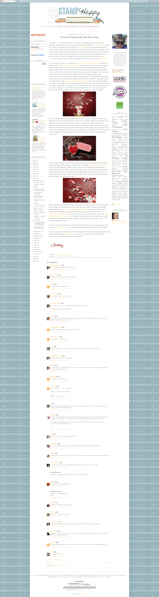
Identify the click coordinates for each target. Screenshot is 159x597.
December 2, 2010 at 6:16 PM (59, 526)
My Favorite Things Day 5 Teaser (39, 227)
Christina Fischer (55, 303)
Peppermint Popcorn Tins (40, 200)
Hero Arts (115, 145)
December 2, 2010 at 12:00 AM (59, 438)
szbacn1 (52, 542)
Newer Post (50, 563)
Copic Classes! (38, 208)
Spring (114, 176)
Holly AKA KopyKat (56, 356)
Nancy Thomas (54, 337)
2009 (34, 256)
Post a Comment (54, 559)
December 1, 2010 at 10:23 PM (59, 311)
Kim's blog (81, 47)
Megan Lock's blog (61, 227)
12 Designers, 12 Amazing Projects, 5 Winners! (42, 138)
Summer (120, 183)
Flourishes (118, 142)
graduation (115, 144)
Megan (52, 482)
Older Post (109, 563)
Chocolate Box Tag (39, 205)
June (35, 242)
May (35, 245)
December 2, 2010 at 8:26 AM (59, 476)
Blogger (83, 593)
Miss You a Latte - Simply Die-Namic (39, 189)
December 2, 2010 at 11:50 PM (59, 546)
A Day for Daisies (118, 116)
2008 (34, 259)
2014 (34, 169)
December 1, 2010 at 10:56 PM (59, 381)
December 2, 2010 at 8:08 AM (59, 467)
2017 (34, 162)
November (37, 231)
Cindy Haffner (54, 462)
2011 (34, 176)
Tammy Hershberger (119, 220)
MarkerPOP (120, 152)
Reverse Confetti (120, 168)
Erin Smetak (54, 294)
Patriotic (125, 163)
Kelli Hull (52, 415)
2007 (34, 261)
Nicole (52, 316)
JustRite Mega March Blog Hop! (39, 88)
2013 (34, 171)
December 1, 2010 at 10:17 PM (59, 269)
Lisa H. (52, 453)
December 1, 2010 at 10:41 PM (59, 360)
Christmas (115, 123)
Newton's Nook (115, 160)
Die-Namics (57, 256)
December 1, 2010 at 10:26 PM (59, 331)
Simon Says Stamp (120, 171)
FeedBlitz (33, 50)
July (35, 240)
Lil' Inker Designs (120, 150)
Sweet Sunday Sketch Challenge (120, 184)
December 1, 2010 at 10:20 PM (59, 288)
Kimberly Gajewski (55, 327)
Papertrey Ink (116, 163)
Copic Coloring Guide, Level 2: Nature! (42, 104)
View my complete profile (119, 223)
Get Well (125, 142)
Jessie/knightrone (55, 265)
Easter (126, 137)
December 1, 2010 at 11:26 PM (59, 429)
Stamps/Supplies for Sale (90, 26)
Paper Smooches (122, 161)
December (37, 180)
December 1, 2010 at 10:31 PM (59, 350)
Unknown (53, 386)
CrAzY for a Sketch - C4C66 (40, 216)
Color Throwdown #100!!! (42, 120)
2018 (34, 160)
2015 (34, 167)
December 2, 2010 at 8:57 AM (59, 486)
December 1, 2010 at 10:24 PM (59, 322)
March (36, 249)
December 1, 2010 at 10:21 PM (59, 298)
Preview (33, 49)
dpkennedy (53, 531)
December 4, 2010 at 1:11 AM (59, 556)
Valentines (75, 256)
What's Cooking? (39, 210)
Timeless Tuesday (39, 184)
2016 (34, 165)
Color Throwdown (120, 126)
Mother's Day (117, 156)
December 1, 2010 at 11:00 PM (59, 398)
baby (121, 119)
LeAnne (52, 512)
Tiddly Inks (124, 190)
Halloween (124, 144)
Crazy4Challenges (117, 133)
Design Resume (72, 26)
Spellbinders (116, 173)
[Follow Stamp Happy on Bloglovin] (38, 56)
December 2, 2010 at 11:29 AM (59, 497)
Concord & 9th (116, 129)
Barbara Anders (98, 45)
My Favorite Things (66, 256)
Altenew (120, 117)
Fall (120, 140)
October (36, 233)
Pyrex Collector (118, 166)
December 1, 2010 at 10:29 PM (59, 341)
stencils (114, 183)
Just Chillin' (37, 220)
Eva (51, 434)
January (36, 254)
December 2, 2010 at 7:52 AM (59, 457)
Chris (51, 346)
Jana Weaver (54, 521)
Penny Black (116, 165)
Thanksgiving (124, 186)
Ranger (125, 166)
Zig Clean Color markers (120, 198)
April (35, 247)
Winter (120, 196)
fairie (51, 552)
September (37, 235)
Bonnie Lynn (54, 274)
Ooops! (36, 186)
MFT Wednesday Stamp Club (39, 197)
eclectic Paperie (117, 139)
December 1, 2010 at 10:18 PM (59, 279)
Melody (52, 502)
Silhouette (125, 170)
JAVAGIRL (53, 376)
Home (60, 26)
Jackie (52, 365)
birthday (125, 121)
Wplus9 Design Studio (120, 197)
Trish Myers (53, 443)
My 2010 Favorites (39, 182)
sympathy (115, 186)
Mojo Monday (123, 154)
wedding (120, 193)
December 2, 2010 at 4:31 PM (59, 516)
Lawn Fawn (121, 149)
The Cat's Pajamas (118, 188)
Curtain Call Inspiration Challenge (120, 134)
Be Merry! (36, 203)
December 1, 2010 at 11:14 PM (59, 409)
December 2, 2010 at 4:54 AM (59, 448)
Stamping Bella (122, 181)
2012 (34, 174)
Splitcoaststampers (117, 175)
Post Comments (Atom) (62, 565)
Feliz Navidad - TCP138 (38, 193)
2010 (34, 178)
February (37, 251)
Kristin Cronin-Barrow (86, 589)
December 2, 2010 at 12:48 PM (59, 507)
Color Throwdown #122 (39, 213)
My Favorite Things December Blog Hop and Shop (39, 223)
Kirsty (52, 284)
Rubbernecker (116, 170)
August (36, 238)
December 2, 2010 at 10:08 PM (59, 537)
